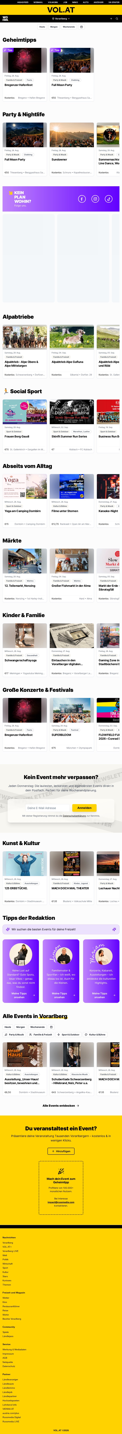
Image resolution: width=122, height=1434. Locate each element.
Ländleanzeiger (10, 1379)
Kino (5, 1302)
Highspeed (23, 2)
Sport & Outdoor (70, 1034)
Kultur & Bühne (97, 1034)
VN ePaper (113, 2)
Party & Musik (16, 1034)
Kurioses (7, 1280)
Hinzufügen (63, 1151)
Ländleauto (8, 1383)
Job (65, 2)
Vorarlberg (8, 1242)
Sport (5, 1268)
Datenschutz (9, 1366)
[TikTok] (108, 198)
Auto (86, 2)
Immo (75, 2)
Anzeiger (99, 2)
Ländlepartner (10, 1396)
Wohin (6, 1314)
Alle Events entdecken (59, 1105)
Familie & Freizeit (43, 1034)
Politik (5, 1259)
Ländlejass (8, 1336)
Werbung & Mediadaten (14, 1349)
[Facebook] (82, 198)
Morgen (54, 27)
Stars (5, 1276)
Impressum (8, 1353)
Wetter (6, 1298)
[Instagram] (95, 198)
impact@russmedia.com (61, 1202)
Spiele (6, 1332)
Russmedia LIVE (11, 1421)
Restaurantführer (11, 1306)
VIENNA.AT (8, 1409)
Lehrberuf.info (10, 1405)
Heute (42, 27)
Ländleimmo (9, 1388)
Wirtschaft (8, 1263)
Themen (7, 1284)
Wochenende (69, 27)
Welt (5, 1255)
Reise (5, 1310)
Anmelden (84, 807)
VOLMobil (53, 2)
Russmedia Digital (12, 1417)
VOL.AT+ (7, 1247)
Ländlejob (7, 1392)
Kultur (5, 1272)
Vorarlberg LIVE (10, 1251)
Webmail (38, 2)
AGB (5, 1358)
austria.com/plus (11, 1413)
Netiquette (8, 1362)
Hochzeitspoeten (11, 1400)
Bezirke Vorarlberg (12, 1319)
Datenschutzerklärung (74, 815)
